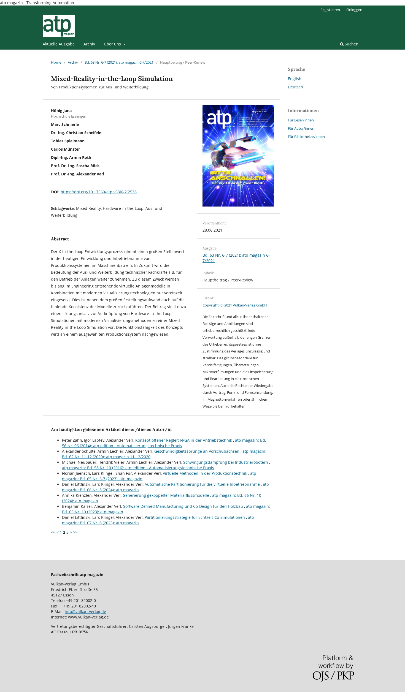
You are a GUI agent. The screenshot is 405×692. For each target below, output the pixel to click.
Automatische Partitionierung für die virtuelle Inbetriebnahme (203, 484)
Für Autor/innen (301, 128)
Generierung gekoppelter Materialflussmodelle (166, 495)
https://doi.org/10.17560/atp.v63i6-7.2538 (99, 191)
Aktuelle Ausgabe (59, 44)
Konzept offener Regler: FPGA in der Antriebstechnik (184, 440)
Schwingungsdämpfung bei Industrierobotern (226, 462)
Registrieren (330, 9)
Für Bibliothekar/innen (306, 136)
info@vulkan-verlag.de (85, 611)
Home (56, 62)
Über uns (113, 44)
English (294, 78)
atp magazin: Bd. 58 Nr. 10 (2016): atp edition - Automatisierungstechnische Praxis (138, 467)
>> (75, 532)
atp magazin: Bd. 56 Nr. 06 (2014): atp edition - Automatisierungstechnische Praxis (164, 443)
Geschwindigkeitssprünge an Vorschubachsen (197, 451)
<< (53, 532)
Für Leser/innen (301, 120)
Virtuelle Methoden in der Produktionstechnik (205, 473)
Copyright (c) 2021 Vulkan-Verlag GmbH (234, 305)
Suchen (351, 44)
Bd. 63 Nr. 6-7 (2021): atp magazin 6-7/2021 (119, 62)
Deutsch (295, 86)
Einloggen (354, 9)
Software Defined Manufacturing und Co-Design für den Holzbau (183, 506)
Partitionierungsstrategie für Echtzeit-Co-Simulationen (195, 517)
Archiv (89, 44)
